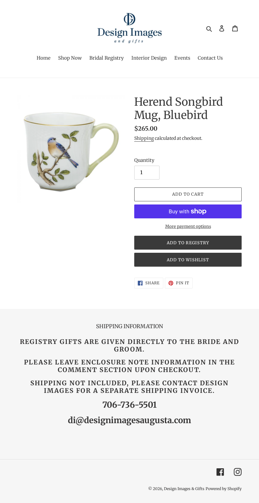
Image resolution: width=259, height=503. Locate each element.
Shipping (144, 138)
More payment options (188, 226)
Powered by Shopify (224, 488)
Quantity (144, 160)
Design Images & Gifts (184, 488)
